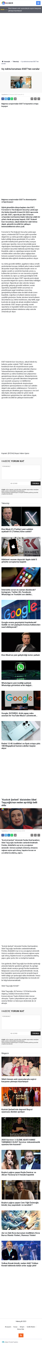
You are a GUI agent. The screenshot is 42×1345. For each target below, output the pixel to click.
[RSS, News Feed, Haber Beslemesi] (21, 1335)
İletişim (22, 1327)
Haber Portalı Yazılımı (11, 1342)
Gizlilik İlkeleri (31, 1327)
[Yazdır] (15, 98)
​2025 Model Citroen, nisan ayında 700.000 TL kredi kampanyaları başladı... (23, 9)
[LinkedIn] (9, 98)
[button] (32, 98)
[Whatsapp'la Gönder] (12, 98)
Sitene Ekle (20, 1329)
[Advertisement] (21, 37)
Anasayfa (7, 61)
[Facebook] (2, 98)
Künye (15, 1327)
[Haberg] (7, 3)
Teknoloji (16, 61)
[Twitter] (5, 98)
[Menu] (38, 3)
